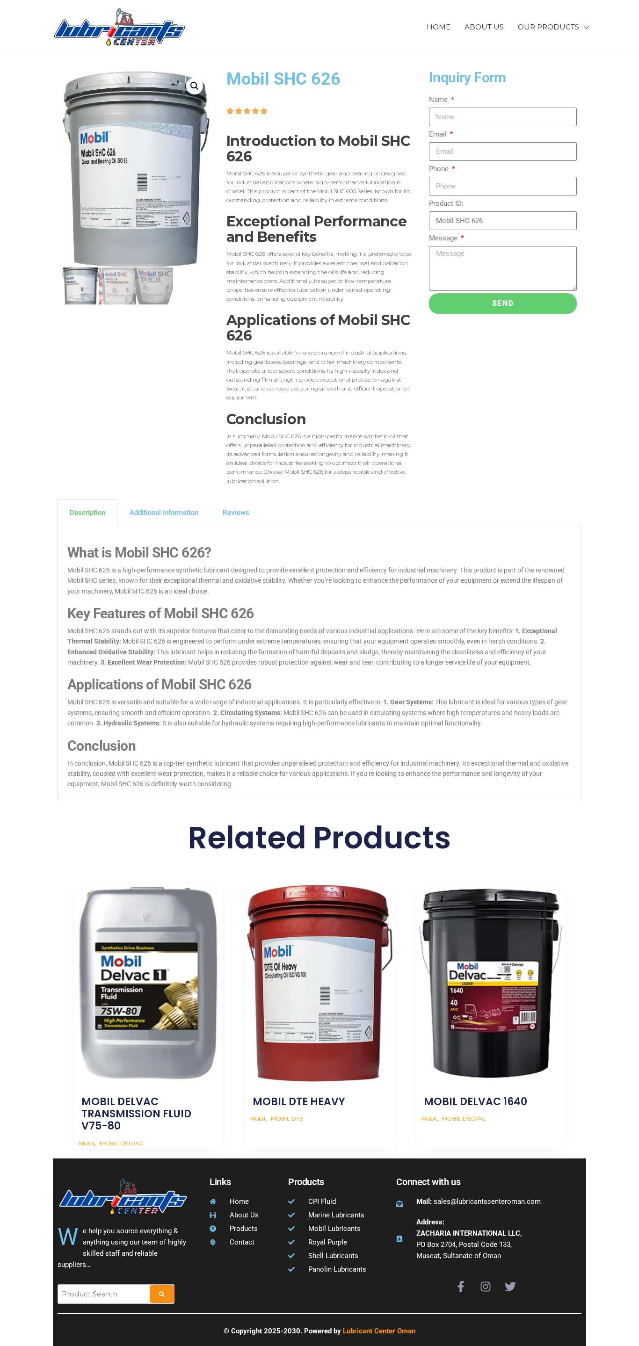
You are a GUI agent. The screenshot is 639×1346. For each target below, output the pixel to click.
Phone (439, 169)
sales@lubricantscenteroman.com (478, 1201)
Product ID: (446, 203)
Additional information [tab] (164, 512)
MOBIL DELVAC (122, 1143)
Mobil (86, 1143)
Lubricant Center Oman (379, 1331)
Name (439, 99)
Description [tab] (87, 512)
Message (444, 238)
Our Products (548, 26)
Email (439, 134)
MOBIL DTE (287, 1118)
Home (438, 26)
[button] (194, 86)
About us (484, 26)
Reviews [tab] (236, 512)
